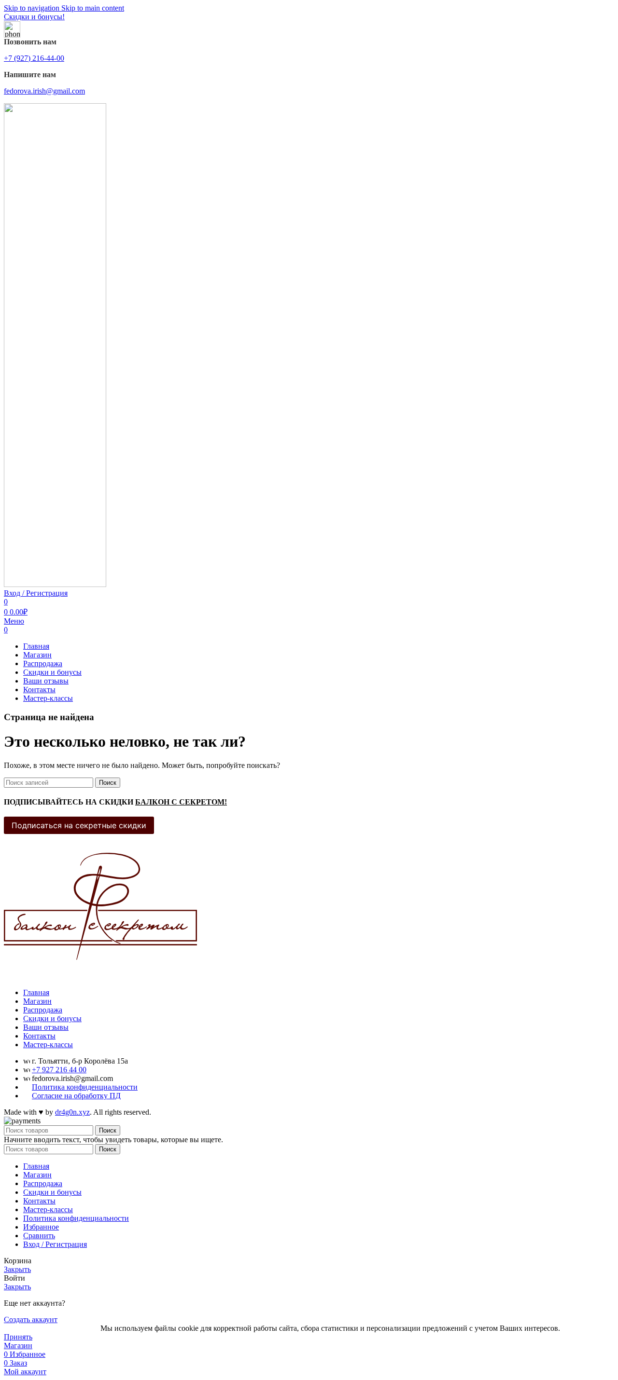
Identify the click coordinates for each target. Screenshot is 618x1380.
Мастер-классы (48, 1044)
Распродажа (42, 1010)
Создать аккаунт (30, 1319)
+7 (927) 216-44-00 (34, 58)
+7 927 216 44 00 (59, 1070)
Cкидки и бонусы (52, 1018)
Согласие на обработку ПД (76, 1096)
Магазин (37, 1001)
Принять (18, 1337)
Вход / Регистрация (55, 1244)
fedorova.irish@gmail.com (44, 91)
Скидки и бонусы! (34, 17)
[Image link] (100, 976)
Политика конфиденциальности (85, 1087)
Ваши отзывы (46, 1027)
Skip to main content (92, 8)
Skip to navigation (32, 8)
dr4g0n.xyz (72, 1112)
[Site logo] (55, 584)
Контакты (39, 1036)
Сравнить (39, 1235)
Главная (36, 992)
